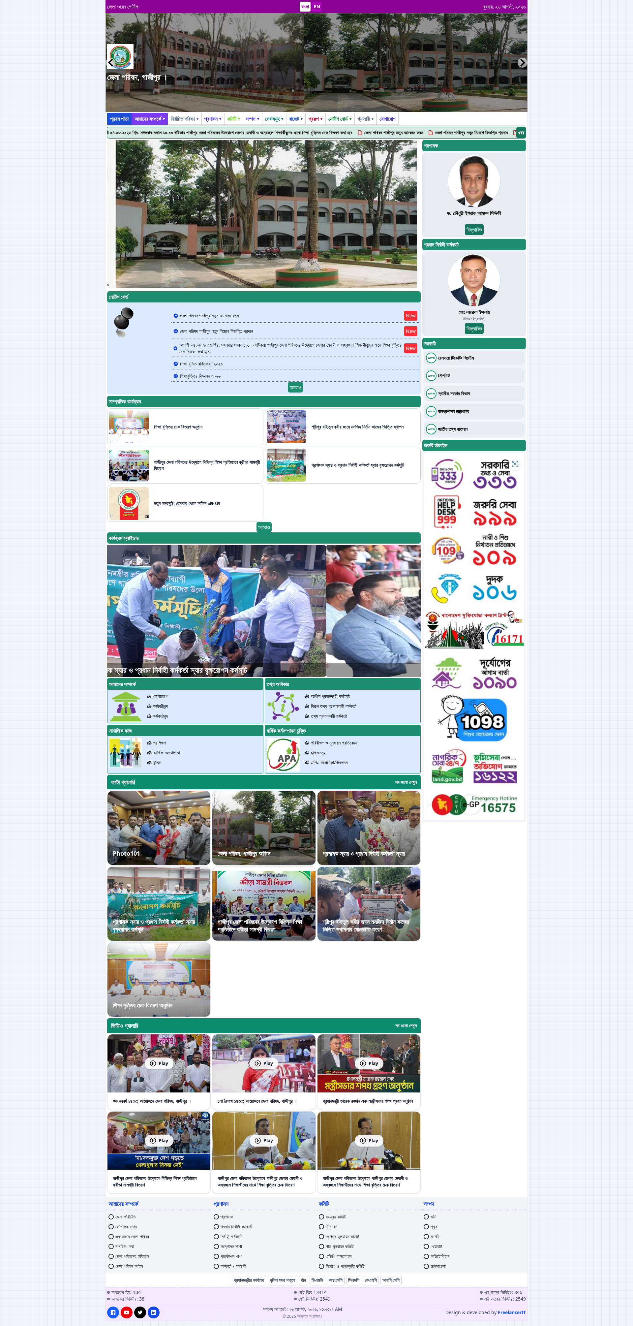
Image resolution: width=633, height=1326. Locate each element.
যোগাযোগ (387, 118)
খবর (521, 132)
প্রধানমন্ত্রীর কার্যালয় (249, 1280)
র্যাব (303, 1280)
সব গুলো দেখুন (406, 782)
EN (317, 6)
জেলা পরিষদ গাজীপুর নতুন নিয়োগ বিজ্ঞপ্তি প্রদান (383, 132)
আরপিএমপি (391, 1280)
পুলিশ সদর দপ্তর (282, 1280)
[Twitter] (140, 1312)
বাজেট (296, 118)
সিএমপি (353, 1280)
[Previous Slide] (110, 63)
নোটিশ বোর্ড (339, 118)
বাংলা (305, 6)
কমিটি (233, 118)
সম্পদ (252, 118)
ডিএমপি (317, 1280)
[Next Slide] (523, 63)
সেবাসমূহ (274, 118)
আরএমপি (336, 1280)
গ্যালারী (365, 118)
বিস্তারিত (474, 229)
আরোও (295, 387)
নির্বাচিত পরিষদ (184, 118)
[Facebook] (113, 1312)
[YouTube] (127, 1312)
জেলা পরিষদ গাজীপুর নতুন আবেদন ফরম (305, 132)
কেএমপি (371, 1280)
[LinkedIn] (154, 1312)
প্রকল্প (315, 118)
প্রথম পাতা (119, 118)
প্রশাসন (212, 118)
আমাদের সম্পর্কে (150, 118)
